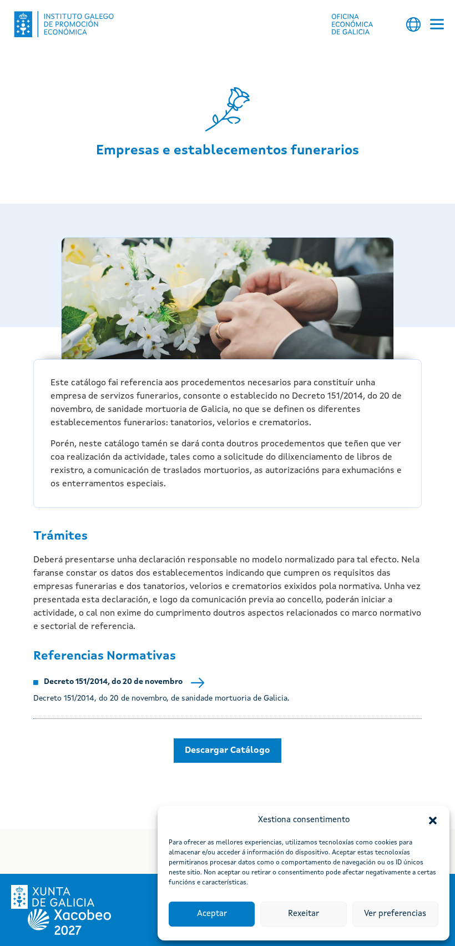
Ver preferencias (395, 914)
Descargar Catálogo (227, 750)
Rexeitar (303, 914)
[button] (432, 820)
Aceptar (212, 914)
